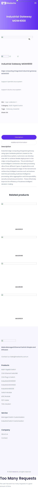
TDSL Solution (6, 404)
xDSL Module (5, 396)
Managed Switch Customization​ (12, 417)
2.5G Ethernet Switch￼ (9, 373)
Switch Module (6, 392)
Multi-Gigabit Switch (16, 105)
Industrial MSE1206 (7, 389)
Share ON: (4, 112)
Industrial (16, 109)
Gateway (9, 109)
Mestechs (15, 472)
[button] (19, 224)
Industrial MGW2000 (8, 381)
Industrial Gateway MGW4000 (16, 63)
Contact (4, 438)
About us (4, 434)
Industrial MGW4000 (8, 385)
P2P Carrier (5, 400)
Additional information (19, 142)
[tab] (19, 137)
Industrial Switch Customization (12, 421)
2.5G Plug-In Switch (8, 377)
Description (19, 137)
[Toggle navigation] (35, 3)
